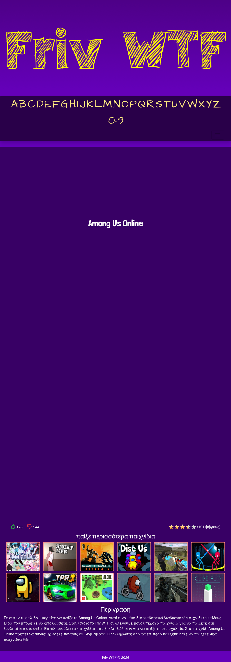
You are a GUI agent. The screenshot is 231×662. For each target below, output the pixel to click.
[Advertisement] (115, 185)
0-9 (116, 120)
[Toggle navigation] (217, 135)
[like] (13, 527)
